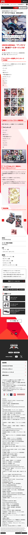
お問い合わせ (5, 375)
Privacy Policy (20, 531)
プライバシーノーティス (8, 372)
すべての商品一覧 (14, 321)
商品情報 (16, 7)
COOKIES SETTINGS (7, 366)
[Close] (27, 527)
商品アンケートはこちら (14, 281)
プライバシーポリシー (7, 369)
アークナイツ (21, 289)
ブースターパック (23, 7)
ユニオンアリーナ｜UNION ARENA (2, 1)
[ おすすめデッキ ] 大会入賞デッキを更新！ (17, 4)
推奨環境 (4, 362)
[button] (3, 220)
